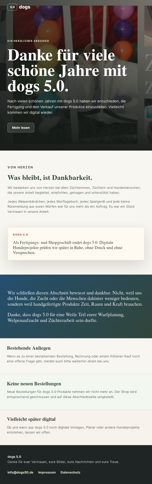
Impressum (47, 472)
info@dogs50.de (20, 472)
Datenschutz (70, 472)
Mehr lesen (21, 128)
